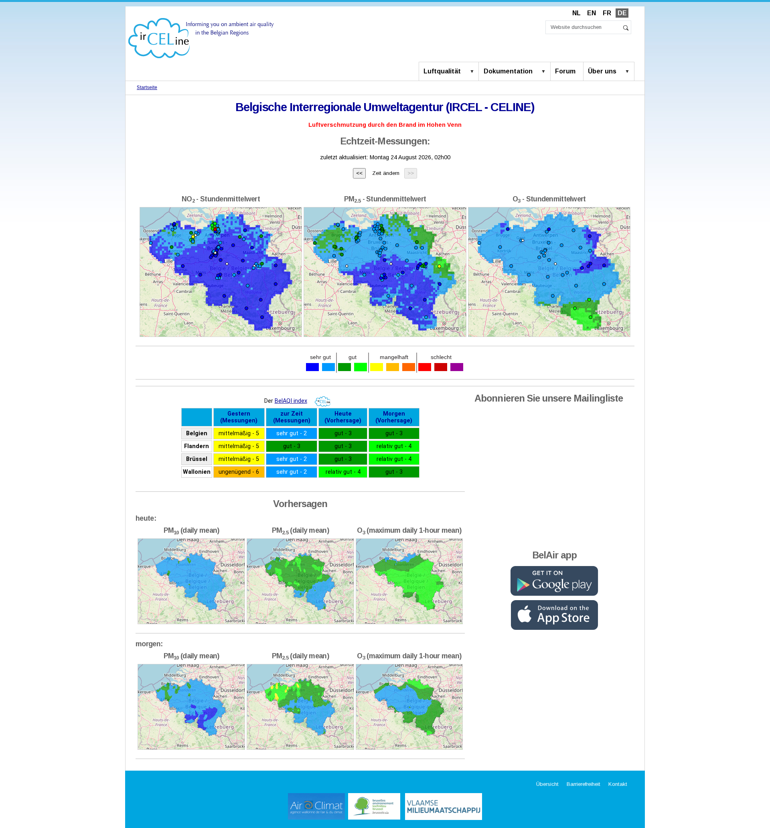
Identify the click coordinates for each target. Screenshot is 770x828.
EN (591, 13)
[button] (473, 71)
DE (622, 13)
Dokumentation (508, 71)
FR (607, 13)
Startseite (147, 87)
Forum (565, 71)
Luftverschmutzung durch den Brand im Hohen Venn (385, 125)
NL (576, 13)
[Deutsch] (201, 37)
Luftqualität (442, 71)
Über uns (602, 71)
